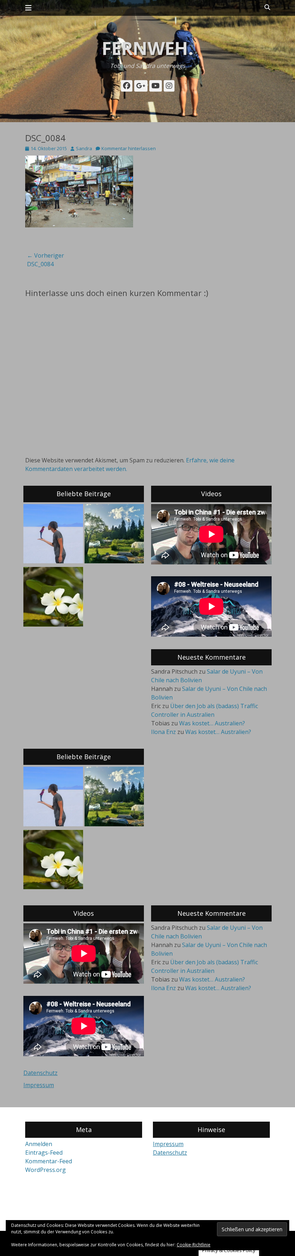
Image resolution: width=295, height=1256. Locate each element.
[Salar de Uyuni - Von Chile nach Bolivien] (53, 535)
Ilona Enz (163, 732)
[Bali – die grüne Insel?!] (53, 598)
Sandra (84, 148)
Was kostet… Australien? (212, 723)
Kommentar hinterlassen (128, 148)
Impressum (38, 1085)
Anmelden (38, 1144)
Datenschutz (40, 1073)
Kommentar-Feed (48, 1161)
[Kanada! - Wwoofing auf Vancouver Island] (114, 535)
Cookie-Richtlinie (193, 1245)
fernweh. (148, 48)
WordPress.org (45, 1170)
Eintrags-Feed (44, 1152)
